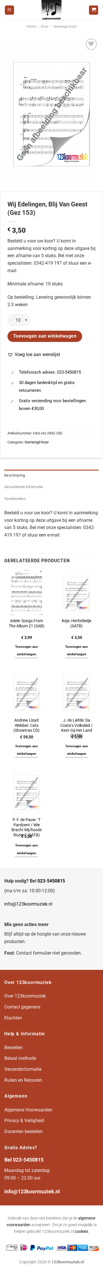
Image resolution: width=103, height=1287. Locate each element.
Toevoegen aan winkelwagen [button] (26, 650)
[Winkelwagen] (93, 10)
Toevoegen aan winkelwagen (45, 336)
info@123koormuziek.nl (28, 904)
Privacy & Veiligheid (24, 1120)
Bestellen (13, 1047)
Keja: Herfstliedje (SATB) (76, 623)
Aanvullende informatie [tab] (23, 487)
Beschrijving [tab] (14, 475)
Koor (44, 27)
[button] (33, 354)
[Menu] (9, 10)
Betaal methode (20, 1058)
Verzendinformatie (22, 1069)
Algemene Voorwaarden (28, 1110)
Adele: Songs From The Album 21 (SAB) (26, 623)
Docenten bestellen (23, 1131)
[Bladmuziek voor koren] (51, 10)
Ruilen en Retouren (23, 1080)
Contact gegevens (22, 1007)
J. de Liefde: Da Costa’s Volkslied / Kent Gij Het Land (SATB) (76, 728)
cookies (81, 1231)
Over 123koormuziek (25, 996)
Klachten (13, 1018)
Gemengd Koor (65, 27)
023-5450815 (51, 881)
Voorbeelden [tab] (14, 498)
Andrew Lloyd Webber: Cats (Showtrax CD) (26, 725)
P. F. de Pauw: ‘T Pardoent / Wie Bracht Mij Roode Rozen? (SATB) (26, 827)
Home (31, 27)
